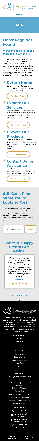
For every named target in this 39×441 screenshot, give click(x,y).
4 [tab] (17, 295)
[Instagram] (19, 427)
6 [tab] (21, 295)
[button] (19, 14)
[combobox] (13, 229)
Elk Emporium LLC (25, 438)
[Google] (23, 427)
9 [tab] (26, 295)
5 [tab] (19, 295)
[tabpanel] (19, 271)
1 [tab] (12, 295)
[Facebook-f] (16, 427)
